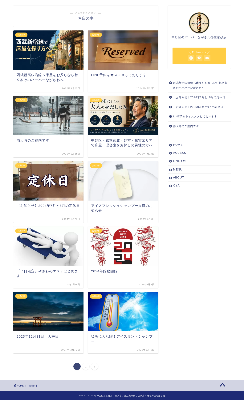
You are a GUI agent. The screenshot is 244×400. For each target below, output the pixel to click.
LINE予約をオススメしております (195, 116)
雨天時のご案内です (186, 126)
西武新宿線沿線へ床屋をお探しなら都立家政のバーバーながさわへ (200, 85)
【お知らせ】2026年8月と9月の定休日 (198, 107)
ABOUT (178, 177)
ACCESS (179, 152)
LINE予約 (179, 161)
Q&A (176, 185)
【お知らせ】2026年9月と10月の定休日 (199, 97)
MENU (177, 169)
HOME (178, 144)
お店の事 (33, 385)
